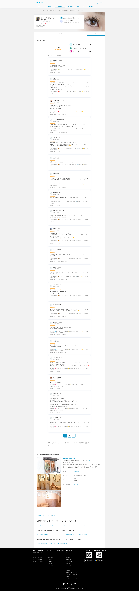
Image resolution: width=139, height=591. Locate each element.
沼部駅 (55, 543)
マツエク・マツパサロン (38, 557)
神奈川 (47, 10)
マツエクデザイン (50, 565)
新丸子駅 (45, 543)
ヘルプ (67, 576)
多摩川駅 (65, 543)
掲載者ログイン (69, 565)
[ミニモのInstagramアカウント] (64, 584)
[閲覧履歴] (97, 3)
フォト (60, 34)
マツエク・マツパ (41, 10)
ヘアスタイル (49, 552)
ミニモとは (68, 552)
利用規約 (68, 570)
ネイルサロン (35, 555)
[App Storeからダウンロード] (88, 560)
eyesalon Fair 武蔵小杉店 (69, 10)
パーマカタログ (50, 559)
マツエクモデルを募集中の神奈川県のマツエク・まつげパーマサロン (73, 534)
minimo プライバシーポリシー (72, 572)
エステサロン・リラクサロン (38, 561)
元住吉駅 (60, 543)
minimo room (68, 559)
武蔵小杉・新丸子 (53, 10)
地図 (89, 461)
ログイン (102, 2)
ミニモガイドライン (70, 568)
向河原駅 (50, 543)
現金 (75, 479)
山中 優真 (77, 10)
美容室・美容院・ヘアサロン (38, 552)
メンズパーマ (49, 561)
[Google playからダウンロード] (99, 560)
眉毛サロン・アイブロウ (38, 559)
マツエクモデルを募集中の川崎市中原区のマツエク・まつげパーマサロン (76, 525)
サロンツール (68, 563)
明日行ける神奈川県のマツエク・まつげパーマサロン (47, 534)
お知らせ (68, 557)
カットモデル (49, 568)
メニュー (78, 34)
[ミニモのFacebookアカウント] (71, 584)
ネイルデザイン (50, 563)
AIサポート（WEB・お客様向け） (72, 578)
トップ (35, 10)
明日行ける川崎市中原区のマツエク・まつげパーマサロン (48, 525)
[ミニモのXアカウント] (67, 584)
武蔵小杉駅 (60, 10)
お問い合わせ (77, 484)
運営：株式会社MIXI (70, 555)
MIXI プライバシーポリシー (71, 574)
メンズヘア (49, 555)
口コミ (53, 515)
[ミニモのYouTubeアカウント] (75, 584)
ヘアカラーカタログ (50, 557)
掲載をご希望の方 (69, 561)
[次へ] (74, 435)
